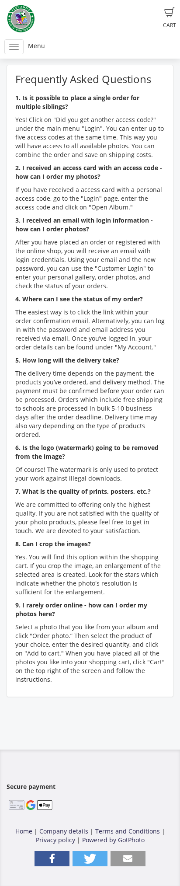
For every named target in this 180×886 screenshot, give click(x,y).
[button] (52, 858)
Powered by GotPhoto (113, 840)
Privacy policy (55, 840)
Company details (63, 831)
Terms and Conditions (127, 831)
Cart (169, 25)
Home (23, 831)
